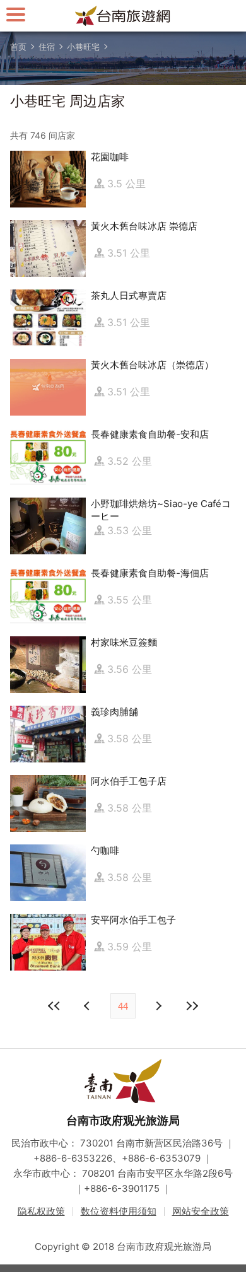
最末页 (191, 1005)
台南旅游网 (123, 16)
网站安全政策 (200, 1211)
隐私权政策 (41, 1211)
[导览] (16, 14)
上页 (157, 1005)
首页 (18, 47)
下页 (88, 1005)
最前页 (54, 1005)
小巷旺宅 (83, 47)
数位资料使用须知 (118, 1211)
